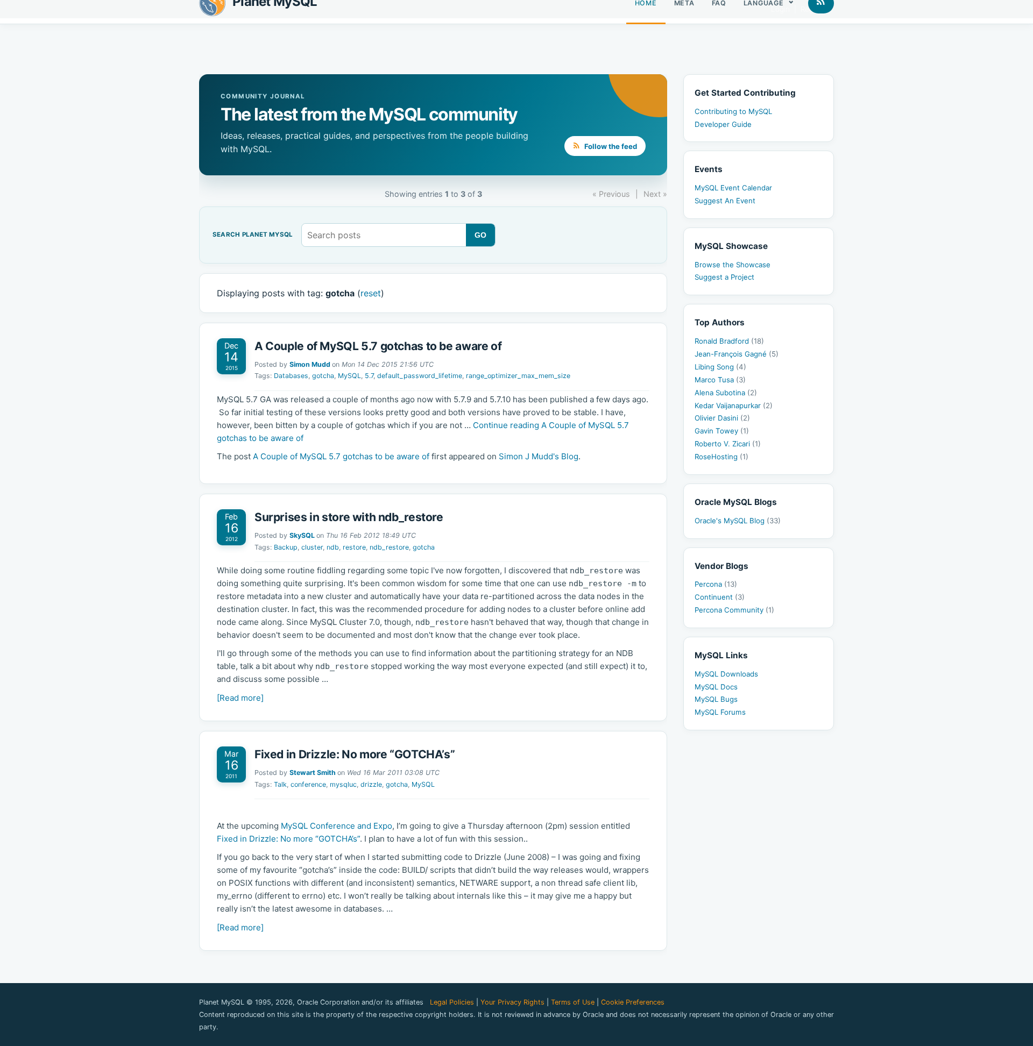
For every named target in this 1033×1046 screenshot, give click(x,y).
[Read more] (240, 698)
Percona (716, 584)
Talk (280, 784)
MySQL (349, 376)
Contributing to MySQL (733, 111)
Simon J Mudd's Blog (538, 456)
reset (370, 293)
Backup (286, 547)
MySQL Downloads (726, 674)
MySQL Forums (720, 712)
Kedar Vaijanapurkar (734, 405)
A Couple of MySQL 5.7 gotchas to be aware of (377, 346)
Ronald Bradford (729, 341)
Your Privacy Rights (512, 1002)
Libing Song (720, 366)
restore (354, 547)
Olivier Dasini (722, 418)
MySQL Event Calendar (733, 187)
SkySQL (302, 535)
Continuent (720, 597)
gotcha (323, 376)
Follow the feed (610, 146)
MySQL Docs (716, 686)
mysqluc (343, 784)
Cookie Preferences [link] (632, 1002)
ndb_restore (389, 547)
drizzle (371, 784)
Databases (291, 376)
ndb (333, 547)
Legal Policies (452, 1002)
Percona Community (734, 610)
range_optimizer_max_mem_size (518, 376)
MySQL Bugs (716, 699)
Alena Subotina (726, 392)
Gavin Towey (722, 430)
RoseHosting (721, 456)
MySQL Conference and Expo (336, 826)
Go (481, 235)
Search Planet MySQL (253, 235)
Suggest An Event (725, 200)
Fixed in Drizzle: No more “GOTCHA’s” (354, 754)
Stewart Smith (312, 773)
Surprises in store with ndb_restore (348, 517)
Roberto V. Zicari (728, 443)
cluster (312, 547)
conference (308, 784)
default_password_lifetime (419, 376)
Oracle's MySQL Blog (738, 520)
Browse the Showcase (732, 264)
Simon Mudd (309, 364)
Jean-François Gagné (737, 354)
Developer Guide (723, 124)
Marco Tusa (720, 379)
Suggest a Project (724, 277)
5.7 (369, 376)
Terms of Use (573, 1002)
